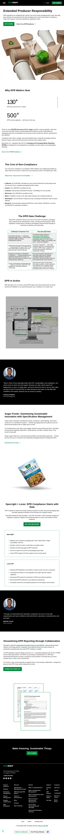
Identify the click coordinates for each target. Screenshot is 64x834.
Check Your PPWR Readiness (11, 152)
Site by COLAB (43, 825)
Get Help (48, 800)
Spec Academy (18, 805)
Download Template (12, 669)
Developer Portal (39, 821)
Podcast (16, 803)
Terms (22, 821)
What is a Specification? (35, 787)
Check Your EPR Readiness (25, 24)
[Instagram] (6, 778)
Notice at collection (21, 832)
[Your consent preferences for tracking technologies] (2, 831)
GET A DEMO (56, 3)
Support (48, 785)
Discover (16, 785)
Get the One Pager (32, 524)
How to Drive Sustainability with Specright (34, 806)
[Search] (44, 3)
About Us (57, 787)
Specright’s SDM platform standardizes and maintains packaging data (41, 237)
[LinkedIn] (10, 778)
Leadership (57, 793)
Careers (56, 790)
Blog (15, 800)
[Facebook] (4, 778)
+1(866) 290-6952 (8, 775)
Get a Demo (9, 24)
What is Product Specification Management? (33, 800)
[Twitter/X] (8, 778)
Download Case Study (12, 442)
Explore (31, 785)
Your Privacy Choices (37, 832)
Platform (5, 789)
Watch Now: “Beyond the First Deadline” (18, 175)
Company (57, 785)
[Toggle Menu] (4, 3)
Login (47, 2)
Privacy (29, 821)
